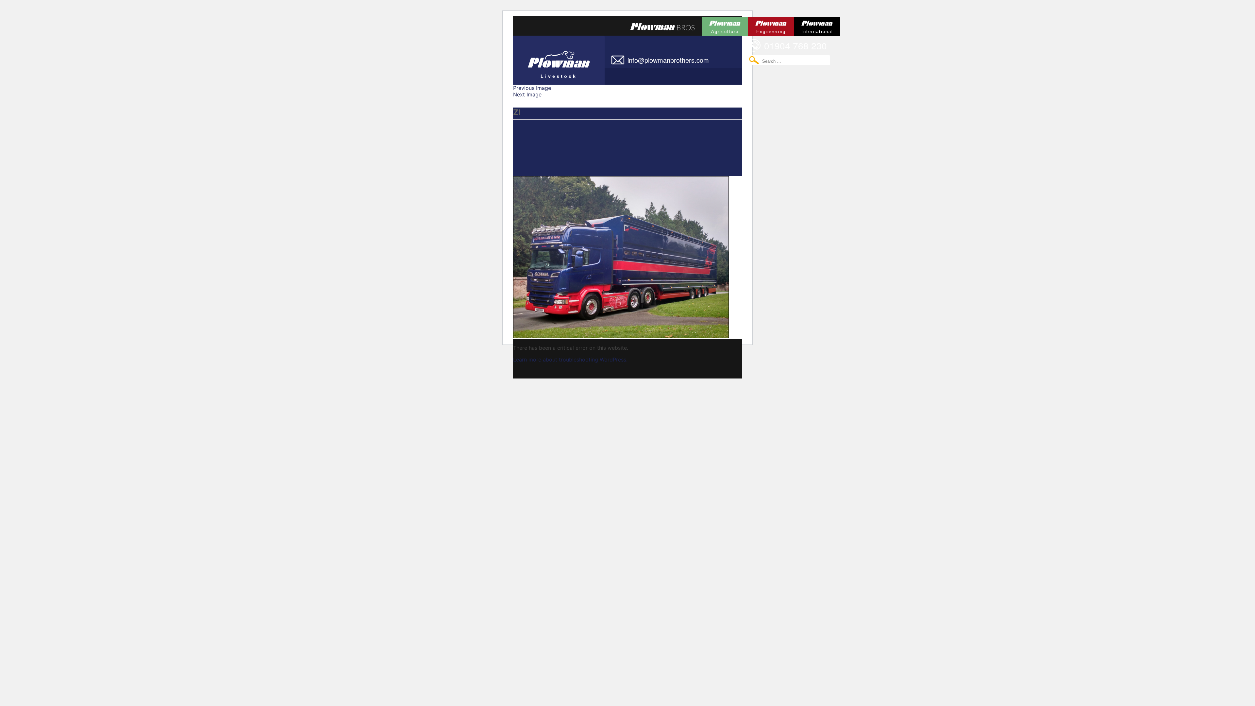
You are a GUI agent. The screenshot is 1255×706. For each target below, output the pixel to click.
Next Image (527, 94)
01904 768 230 (795, 45)
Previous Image (532, 88)
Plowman (720, 25)
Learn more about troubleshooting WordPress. (570, 359)
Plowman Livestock (545, 57)
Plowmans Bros (662, 26)
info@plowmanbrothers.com (668, 60)
